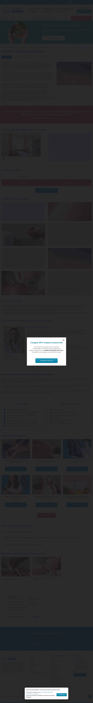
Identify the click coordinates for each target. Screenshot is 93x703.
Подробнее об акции (46, 360)
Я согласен (62, 694)
